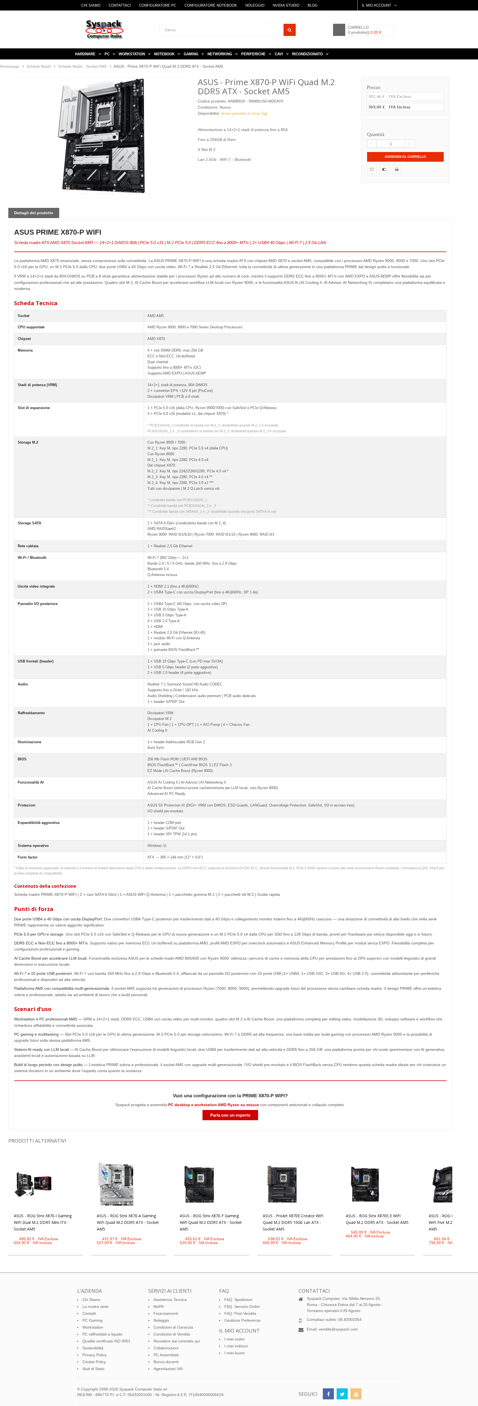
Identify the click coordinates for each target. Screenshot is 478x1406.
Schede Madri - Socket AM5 (82, 66)
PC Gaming (92, 1320)
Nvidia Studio (286, 5)
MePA (159, 1306)
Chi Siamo (90, 5)
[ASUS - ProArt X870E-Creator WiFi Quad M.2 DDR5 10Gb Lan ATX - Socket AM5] (282, 1184)
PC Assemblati (166, 1355)
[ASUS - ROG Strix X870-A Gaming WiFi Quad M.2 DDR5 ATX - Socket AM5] (116, 1184)
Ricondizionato (308, 54)
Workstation (92, 1327)
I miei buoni (234, 1353)
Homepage (9, 66)
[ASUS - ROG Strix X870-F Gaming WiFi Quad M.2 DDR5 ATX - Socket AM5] (199, 1184)
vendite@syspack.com (338, 1329)
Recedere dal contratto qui (177, 1341)
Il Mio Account (377, 5)
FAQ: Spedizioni (238, 1299)
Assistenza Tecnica (170, 1299)
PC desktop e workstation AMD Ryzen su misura (213, 1105)
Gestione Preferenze (242, 1320)
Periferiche (254, 54)
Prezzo (373, 87)
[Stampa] (397, 169)
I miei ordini (234, 1339)
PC (108, 54)
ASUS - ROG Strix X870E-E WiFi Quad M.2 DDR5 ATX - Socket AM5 (377, 1219)
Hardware (86, 54)
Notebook (165, 54)
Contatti (89, 1313)
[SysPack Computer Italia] (121, 29)
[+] (410, 144)
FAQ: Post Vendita (240, 1313)
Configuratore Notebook (211, 5)
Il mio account (239, 1330)
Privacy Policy (94, 1355)
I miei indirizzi (236, 1346)
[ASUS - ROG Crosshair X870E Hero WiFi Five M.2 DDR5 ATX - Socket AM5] (448, 1184)
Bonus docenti (166, 1362)
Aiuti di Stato (93, 1368)
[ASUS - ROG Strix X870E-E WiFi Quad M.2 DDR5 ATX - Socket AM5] (365, 1184)
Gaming (191, 54)
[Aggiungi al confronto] (384, 169)
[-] (372, 144)
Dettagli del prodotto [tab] (33, 213)
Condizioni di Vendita (172, 1334)
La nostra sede (95, 1306)
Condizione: (208, 107)
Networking (220, 54)
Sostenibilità (92, 1348)
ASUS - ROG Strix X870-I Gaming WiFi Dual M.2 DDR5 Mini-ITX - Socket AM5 (43, 1222)
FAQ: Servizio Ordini (242, 1306)
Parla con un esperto (230, 1115)
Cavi (279, 54)
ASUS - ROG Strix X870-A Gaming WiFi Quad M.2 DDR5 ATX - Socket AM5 (128, 1222)
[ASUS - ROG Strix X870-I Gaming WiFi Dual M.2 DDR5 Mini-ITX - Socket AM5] (33, 1184)
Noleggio (254, 5)
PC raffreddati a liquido (102, 1334)
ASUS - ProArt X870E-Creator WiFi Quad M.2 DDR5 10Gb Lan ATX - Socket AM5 (293, 1222)
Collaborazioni (166, 1348)
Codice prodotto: (212, 101)
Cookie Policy (94, 1362)
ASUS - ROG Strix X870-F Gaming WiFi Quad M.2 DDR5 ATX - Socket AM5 (211, 1222)
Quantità (375, 134)
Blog (313, 5)
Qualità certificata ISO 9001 (106, 1341)
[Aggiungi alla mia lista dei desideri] (372, 169)
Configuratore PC (157, 5)
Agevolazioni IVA (168, 1368)
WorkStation (132, 54)
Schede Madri (39, 66)
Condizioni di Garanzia (173, 1327)
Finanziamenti (166, 1313)
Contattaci (120, 5)
